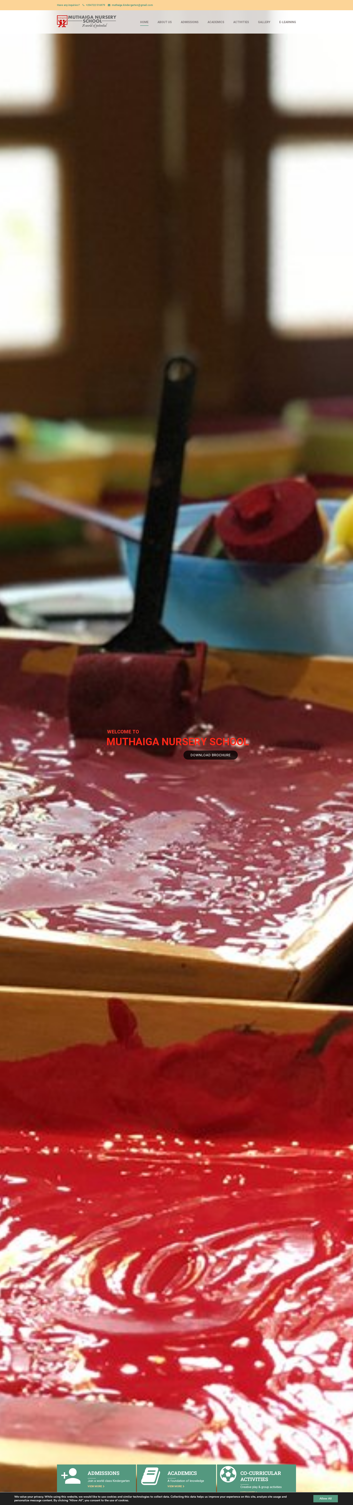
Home (144, 22)
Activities (241, 22)
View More (95, 1486)
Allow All (325, 1498)
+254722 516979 (95, 5)
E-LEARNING (287, 22)
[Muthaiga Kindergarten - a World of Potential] (86, 24)
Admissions (190, 22)
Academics (216, 22)
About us (165, 22)
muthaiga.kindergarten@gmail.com (132, 5)
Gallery (264, 22)
